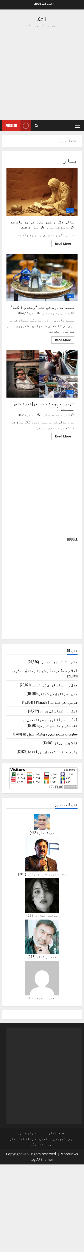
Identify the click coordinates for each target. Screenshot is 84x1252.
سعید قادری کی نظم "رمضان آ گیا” (42, 277)
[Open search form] (36, 125)
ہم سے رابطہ (40, 1144)
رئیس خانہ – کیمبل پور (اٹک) (53, 751)
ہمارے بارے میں (31, 1133)
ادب (70, 296)
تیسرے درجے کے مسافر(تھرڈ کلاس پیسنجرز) (42, 374)
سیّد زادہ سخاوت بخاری (56, 415)
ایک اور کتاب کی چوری (59, 710)
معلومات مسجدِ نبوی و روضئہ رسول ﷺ (50, 733)
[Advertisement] (42, 74)
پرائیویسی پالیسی (55, 1138)
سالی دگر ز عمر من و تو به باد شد (42, 192)
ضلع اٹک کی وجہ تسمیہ (59, 661)
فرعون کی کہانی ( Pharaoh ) (56, 702)
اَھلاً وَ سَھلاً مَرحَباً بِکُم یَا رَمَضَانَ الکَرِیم (44, 670)
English (11, 125)
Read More (61, 244)
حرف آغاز (56, 1133)
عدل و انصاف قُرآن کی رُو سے (54, 684)
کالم (70, 210)
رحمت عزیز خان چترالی (56, 313)
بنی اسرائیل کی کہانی (58, 693)
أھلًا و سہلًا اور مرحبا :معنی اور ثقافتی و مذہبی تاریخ (49, 722)
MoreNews (69, 1154)
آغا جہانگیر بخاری (58, 228)
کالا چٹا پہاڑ (66, 742)
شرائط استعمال (22, 1138)
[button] (77, 125)
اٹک (42, 18)
